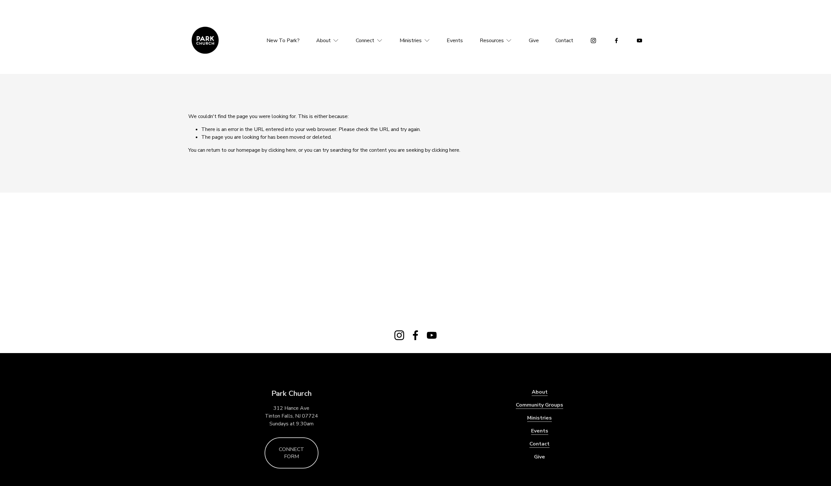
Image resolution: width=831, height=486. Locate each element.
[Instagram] (593, 40)
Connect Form (291, 453)
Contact (564, 40)
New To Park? (283, 40)
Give (534, 40)
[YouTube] (639, 40)
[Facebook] (616, 40)
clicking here (282, 150)
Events (455, 40)
